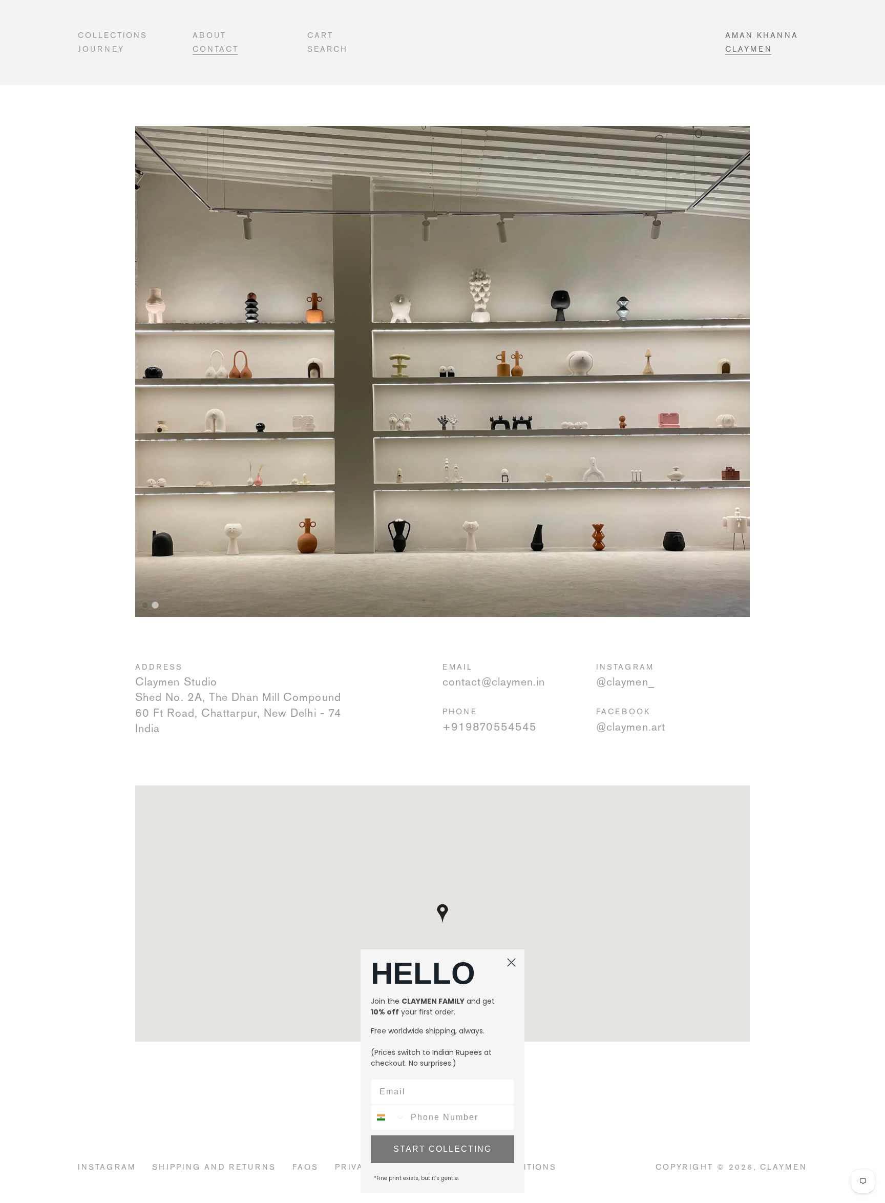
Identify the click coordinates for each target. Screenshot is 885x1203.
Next (757, 359)
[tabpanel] (442, 371)
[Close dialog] (511, 962)
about (209, 35)
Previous (127, 359)
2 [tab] (155, 605)
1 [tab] (145, 605)
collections (113, 35)
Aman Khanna (761, 35)
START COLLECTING (442, 1149)
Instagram (107, 1167)
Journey (101, 49)
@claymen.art (630, 726)
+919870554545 (489, 726)
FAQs (305, 1167)
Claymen (748, 49)
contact (216, 49)
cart (320, 35)
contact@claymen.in (493, 681)
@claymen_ (625, 681)
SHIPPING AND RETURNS (214, 1167)
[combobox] (388, 1117)
